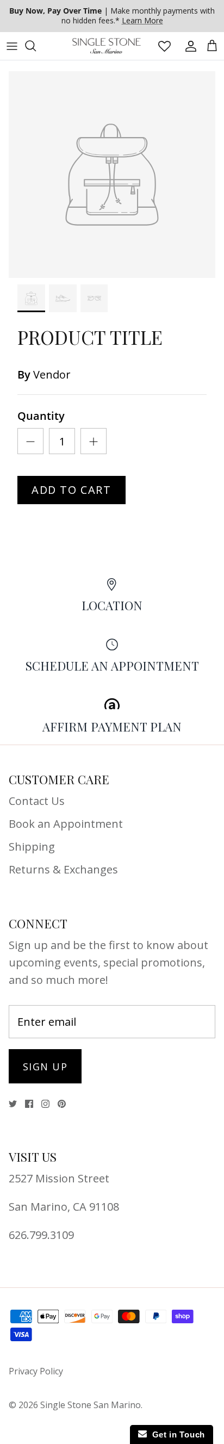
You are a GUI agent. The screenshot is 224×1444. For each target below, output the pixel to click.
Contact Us (37, 801)
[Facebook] (29, 1104)
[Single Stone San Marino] (106, 46)
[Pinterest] (62, 1104)
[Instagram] (45, 1104)
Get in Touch (176, 1434)
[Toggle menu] (12, 46)
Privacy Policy (36, 1371)
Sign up (45, 1066)
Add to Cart (71, 489)
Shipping (32, 846)
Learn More (142, 20)
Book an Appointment (66, 823)
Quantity (41, 415)
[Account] (188, 46)
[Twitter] (13, 1104)
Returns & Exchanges (63, 869)
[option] (112, 174)
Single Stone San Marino (90, 1405)
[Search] (36, 46)
